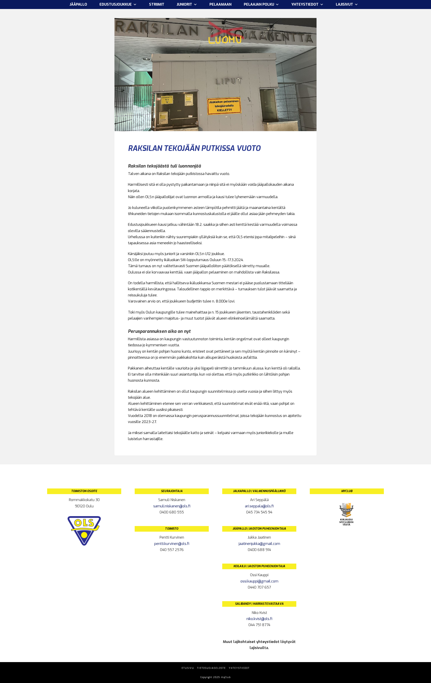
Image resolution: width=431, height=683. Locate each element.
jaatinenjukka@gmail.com (259, 543)
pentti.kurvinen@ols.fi (171, 543)
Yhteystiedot (239, 668)
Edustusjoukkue (115, 4)
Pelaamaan (220, 4)
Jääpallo (78, 4)
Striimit (156, 4)
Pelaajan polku (259, 4)
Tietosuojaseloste (211, 668)
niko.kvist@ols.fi (259, 618)
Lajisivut (344, 4)
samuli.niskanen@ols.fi (171, 506)
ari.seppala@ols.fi (259, 506)
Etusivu (188, 668)
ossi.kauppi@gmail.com (259, 581)
